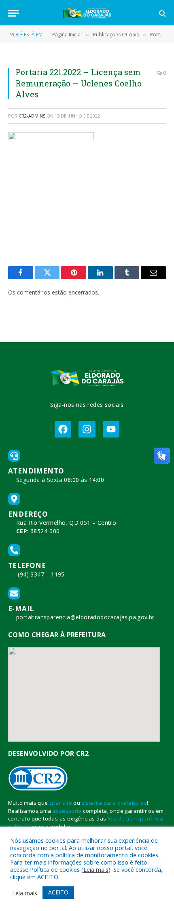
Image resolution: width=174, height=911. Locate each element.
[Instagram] (87, 429)
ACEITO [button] (58, 892)
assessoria (67, 810)
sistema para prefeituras (114, 802)
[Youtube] (111, 429)
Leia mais (95, 869)
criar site (60, 802)
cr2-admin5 (32, 116)
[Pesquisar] (161, 13)
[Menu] (13, 13)
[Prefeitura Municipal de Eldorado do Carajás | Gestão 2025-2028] (87, 13)
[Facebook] (63, 429)
